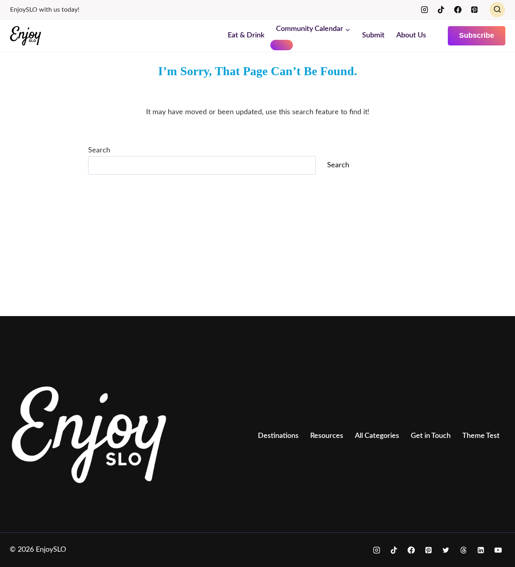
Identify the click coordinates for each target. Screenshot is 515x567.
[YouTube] (498, 550)
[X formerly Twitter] (446, 550)
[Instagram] (424, 9)
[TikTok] (441, 9)
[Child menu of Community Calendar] (281, 45)
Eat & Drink (246, 35)
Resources (326, 436)
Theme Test (481, 436)
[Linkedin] (481, 550)
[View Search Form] (497, 9)
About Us (411, 35)
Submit (373, 35)
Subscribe (476, 35)
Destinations (278, 436)
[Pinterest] (474, 9)
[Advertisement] (251, 250)
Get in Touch (431, 436)
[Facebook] (458, 9)
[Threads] (463, 550)
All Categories (377, 436)
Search (99, 150)
